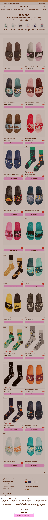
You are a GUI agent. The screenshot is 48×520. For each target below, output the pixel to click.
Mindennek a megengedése (24, 515)
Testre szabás (24, 512)
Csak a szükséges (24, 509)
